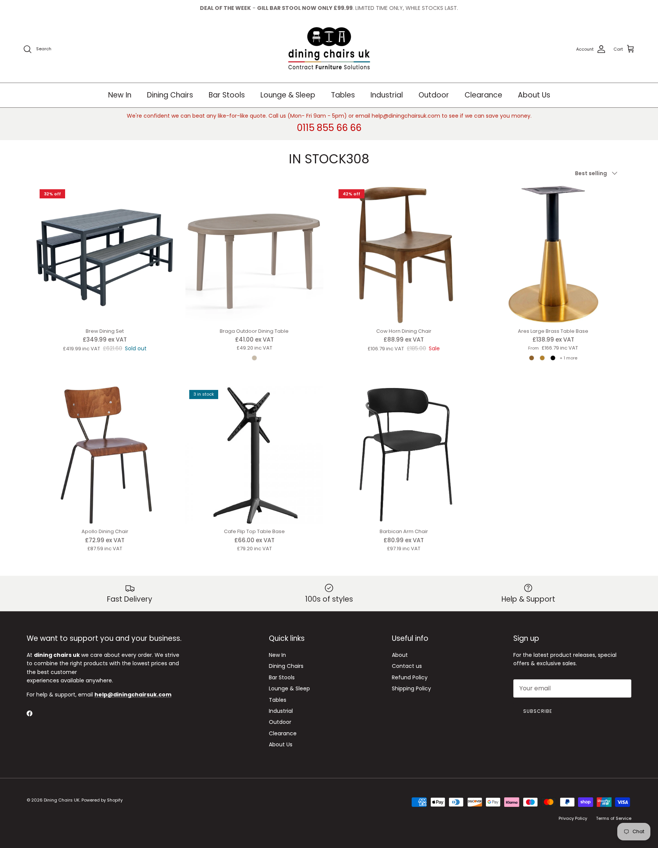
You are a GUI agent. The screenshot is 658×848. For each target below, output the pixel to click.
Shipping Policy (411, 688)
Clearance (483, 95)
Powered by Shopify (102, 800)
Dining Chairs (170, 95)
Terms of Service (613, 818)
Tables (343, 95)
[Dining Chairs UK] (329, 49)
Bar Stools (227, 95)
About (400, 655)
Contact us (407, 666)
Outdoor (433, 95)
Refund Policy (410, 677)
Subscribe (537, 711)
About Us (534, 95)
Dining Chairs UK (62, 800)
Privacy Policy (573, 818)
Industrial (387, 95)
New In (119, 95)
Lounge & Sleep (287, 95)
